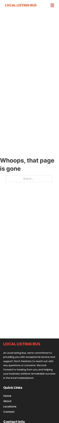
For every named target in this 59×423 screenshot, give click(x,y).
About (7, 401)
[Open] (52, 5)
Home (7, 396)
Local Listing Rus (21, 5)
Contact (9, 412)
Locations (9, 406)
